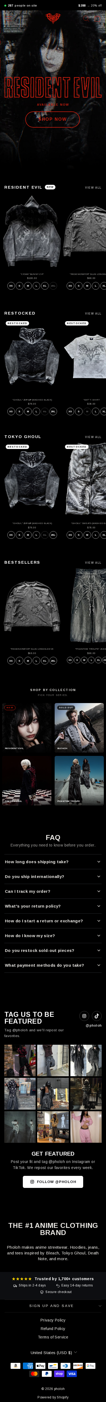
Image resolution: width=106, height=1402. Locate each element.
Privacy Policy (53, 1320)
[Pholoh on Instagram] (84, 1016)
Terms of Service (53, 1337)
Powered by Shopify (53, 1397)
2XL (53, 285)
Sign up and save (51, 1306)
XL (44, 285)
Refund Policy (53, 1328)
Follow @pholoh (56, 1182)
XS (11, 285)
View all (93, 187)
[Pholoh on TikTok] (97, 1016)
